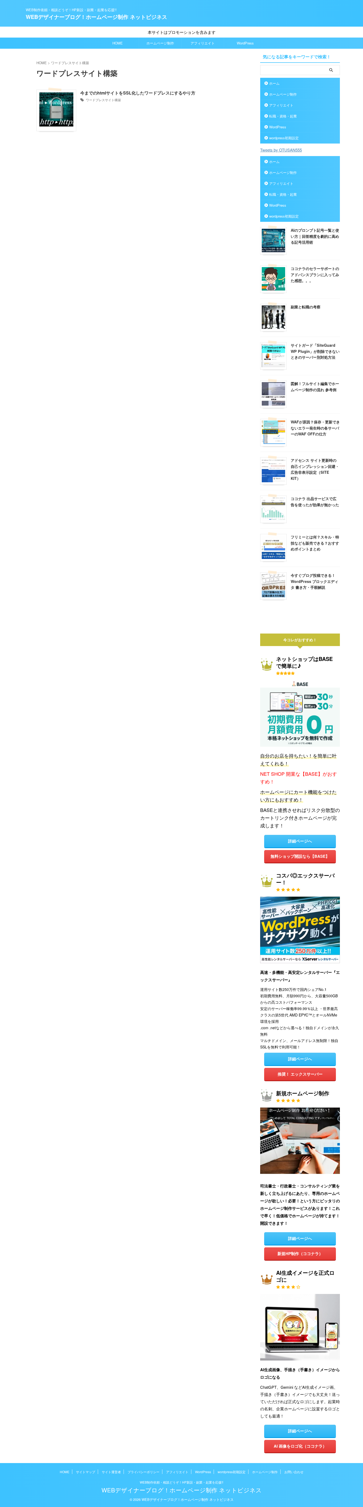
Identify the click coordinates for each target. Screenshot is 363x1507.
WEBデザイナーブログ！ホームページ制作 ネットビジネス (96, 17)
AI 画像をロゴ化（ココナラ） (300, 1446)
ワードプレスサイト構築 (103, 99)
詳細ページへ (300, 841)
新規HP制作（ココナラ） (300, 1253)
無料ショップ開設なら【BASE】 (300, 856)
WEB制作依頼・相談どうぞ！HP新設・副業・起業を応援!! (181, 1482)
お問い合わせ (293, 1471)
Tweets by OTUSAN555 (281, 150)
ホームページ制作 (160, 43)
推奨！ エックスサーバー (300, 1074)
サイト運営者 (111, 1471)
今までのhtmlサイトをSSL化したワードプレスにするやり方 (137, 93)
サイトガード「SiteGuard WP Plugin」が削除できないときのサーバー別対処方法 (315, 351)
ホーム (274, 83)
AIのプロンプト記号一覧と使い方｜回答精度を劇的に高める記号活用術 (315, 236)
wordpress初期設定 (284, 137)
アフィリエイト (203, 43)
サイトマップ (85, 1471)
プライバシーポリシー (143, 1471)
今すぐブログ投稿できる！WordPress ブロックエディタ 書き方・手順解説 (314, 581)
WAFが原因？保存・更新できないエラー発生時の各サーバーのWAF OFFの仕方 (315, 427)
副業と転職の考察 (305, 306)
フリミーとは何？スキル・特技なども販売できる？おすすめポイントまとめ (315, 543)
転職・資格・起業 (283, 116)
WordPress (245, 43)
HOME (117, 43)
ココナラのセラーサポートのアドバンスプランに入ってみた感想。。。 (315, 274)
